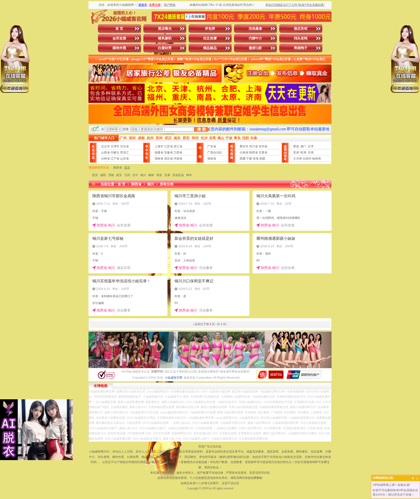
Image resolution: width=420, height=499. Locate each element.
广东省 (211, 146)
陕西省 (253, 152)
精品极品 (210, 48)
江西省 (178, 152)
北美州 (307, 158)
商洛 (159, 175)
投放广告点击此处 (210, 446)
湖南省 (159, 158)
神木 (189, 175)
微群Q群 (255, 48)
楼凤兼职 (165, 38)
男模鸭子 (300, 48)
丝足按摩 (210, 38)
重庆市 (244, 146)
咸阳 (103, 175)
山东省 (124, 158)
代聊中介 (255, 38)
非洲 (311, 152)
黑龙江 (124, 152)
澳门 (303, 146)
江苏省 (168, 146)
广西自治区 (214, 152)
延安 (119, 175)
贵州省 (263, 146)
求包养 (210, 28)
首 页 (119, 28)
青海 (256, 158)
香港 (296, 146)
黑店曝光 (165, 28)
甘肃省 (263, 152)
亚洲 (296, 152)
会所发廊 (119, 38)
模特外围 (119, 48)
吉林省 (105, 158)
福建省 (159, 152)
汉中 (135, 175)
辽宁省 (115, 158)
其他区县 (178, 175)
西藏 (242, 158)
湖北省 (168, 158)
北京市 (105, 146)
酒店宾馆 (300, 28)
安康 (167, 175)
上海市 (159, 146)
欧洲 (303, 152)
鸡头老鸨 (300, 38)
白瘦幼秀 (165, 48)
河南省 (178, 158)
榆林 (151, 175)
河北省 (124, 146)
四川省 (253, 146)
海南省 (211, 158)
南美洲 (316, 158)
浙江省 (178, 146)
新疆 (262, 158)
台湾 (311, 146)
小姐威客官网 (173, 377)
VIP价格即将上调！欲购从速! (391, 485)
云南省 (244, 152)
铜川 (143, 175)
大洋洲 (297, 158)
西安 (95, 175)
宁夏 (249, 158)
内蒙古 (115, 152)
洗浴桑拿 (255, 28)
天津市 (115, 146)
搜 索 (201, 129)
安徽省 (168, 152)
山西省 (105, 152)
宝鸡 (127, 175)
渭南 (111, 175)
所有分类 (167, 184)
